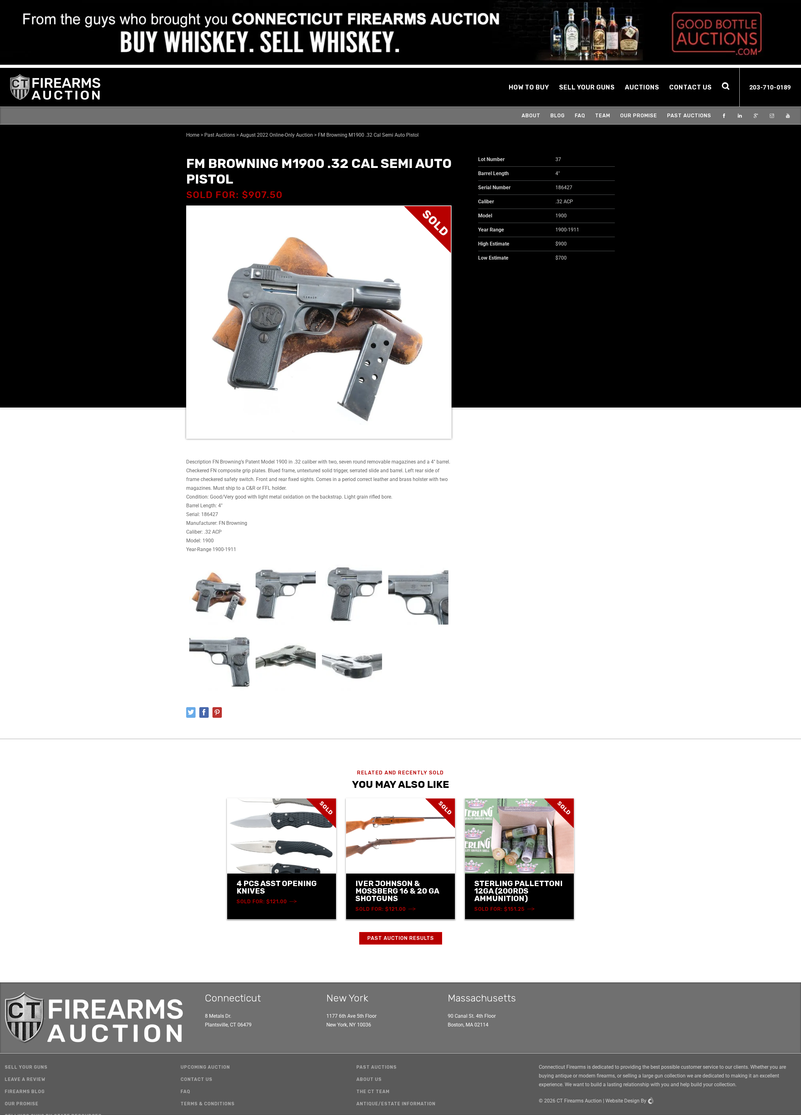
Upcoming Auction (205, 1067)
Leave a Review (25, 1079)
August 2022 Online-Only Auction (276, 135)
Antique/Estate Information (396, 1104)
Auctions (642, 87)
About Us (369, 1079)
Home (192, 135)
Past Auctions (689, 116)
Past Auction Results (400, 938)
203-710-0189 (770, 87)
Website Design (622, 1101)
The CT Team (373, 1091)
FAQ (580, 116)
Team (602, 116)
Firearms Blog (25, 1091)
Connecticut (233, 998)
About (531, 116)
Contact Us (690, 87)
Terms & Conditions (208, 1104)
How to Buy (529, 87)
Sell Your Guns (587, 87)
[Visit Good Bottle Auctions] (400, 32)
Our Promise (638, 116)
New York (347, 998)
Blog (557, 116)
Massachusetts (482, 998)
